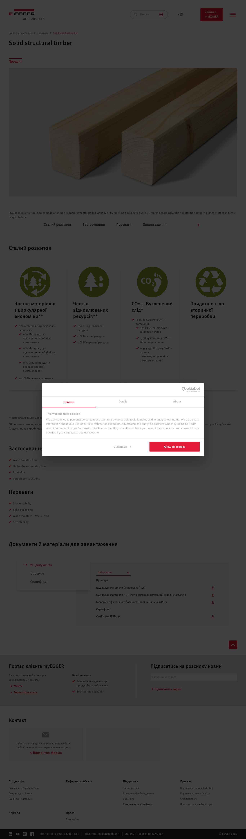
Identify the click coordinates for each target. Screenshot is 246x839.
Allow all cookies (174, 446)
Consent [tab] (69, 401)
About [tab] (177, 401)
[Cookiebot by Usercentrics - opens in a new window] (184, 389)
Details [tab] (123, 401)
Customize (120, 446)
